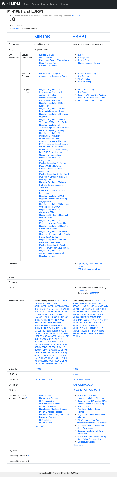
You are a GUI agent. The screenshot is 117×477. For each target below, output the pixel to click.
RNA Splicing (83, 92)
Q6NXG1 (89, 384)
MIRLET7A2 (89, 322)
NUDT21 (50, 338)
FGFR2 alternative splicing (89, 269)
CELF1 (61, 303)
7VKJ (91, 390)
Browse (35, 4)
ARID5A (101, 300)
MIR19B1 (43, 36)
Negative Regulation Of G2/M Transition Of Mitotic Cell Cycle (53, 120)
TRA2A (44, 358)
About (26, 4)
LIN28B (66, 333)
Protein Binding (84, 81)
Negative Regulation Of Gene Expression (52, 104)
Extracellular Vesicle (48, 65)
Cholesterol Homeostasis (50, 154)
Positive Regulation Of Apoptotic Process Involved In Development (54, 246)
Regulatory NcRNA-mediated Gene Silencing (92, 416)
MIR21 (101, 314)
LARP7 (45, 333)
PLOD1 (46, 341)
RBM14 (37, 349)
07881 (75, 374)
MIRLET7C (88, 325)
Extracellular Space (48, 54)
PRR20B (100, 330)
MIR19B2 (101, 311)
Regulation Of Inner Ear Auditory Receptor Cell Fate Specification (91, 96)
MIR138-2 (95, 308)
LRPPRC (38, 336)
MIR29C (90, 317)
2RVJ (80, 390)
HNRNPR (56, 327)
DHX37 (64, 311)
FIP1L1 (46, 317)
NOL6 (36, 338)
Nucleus (81, 54)
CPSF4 (65, 306)
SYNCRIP (62, 355)
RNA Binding (83, 76)
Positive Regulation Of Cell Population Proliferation (51, 99)
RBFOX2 (53, 347)
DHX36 (57, 311)
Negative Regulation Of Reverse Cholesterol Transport (53, 227)
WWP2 (58, 360)
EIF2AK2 (38, 314)
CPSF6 (37, 308)
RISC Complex (45, 57)
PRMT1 (53, 341)
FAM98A (38, 317)
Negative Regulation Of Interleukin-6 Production (49, 134)
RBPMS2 (101, 333)
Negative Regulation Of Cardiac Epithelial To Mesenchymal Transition (53, 185)
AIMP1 (58, 300)
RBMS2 (51, 349)
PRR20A (92, 330)
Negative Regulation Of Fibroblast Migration (54, 115)
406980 (37, 368)
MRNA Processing (85, 89)
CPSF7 (44, 308)
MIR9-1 (98, 319)
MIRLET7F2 (78, 327)
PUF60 (44, 344)
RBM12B (61, 347)
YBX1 (64, 360)
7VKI (86, 390)
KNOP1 (37, 333)
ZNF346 (49, 363)
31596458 (81, 290)
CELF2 (37, 306)
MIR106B (103, 306)
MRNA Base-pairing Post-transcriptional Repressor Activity (54, 75)
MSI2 (60, 336)
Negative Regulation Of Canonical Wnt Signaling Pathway (54, 205)
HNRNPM (47, 327)
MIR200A (77, 314)
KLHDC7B (96, 303)
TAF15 (37, 358)
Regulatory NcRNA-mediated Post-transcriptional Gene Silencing (92, 402)
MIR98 (105, 319)
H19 (89, 303)
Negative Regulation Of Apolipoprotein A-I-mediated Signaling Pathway (51, 253)
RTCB (57, 349)
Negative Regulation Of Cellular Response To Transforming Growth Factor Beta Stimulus (54, 234)
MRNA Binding (83, 78)
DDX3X (50, 311)
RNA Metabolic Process (49, 403)
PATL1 (63, 338)
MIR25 (83, 317)
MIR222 (76, 317)
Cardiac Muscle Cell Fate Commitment (50, 170)
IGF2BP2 (47, 330)
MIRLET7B (77, 325)
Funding (54, 4)
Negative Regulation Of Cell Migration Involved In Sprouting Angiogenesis (53, 198)
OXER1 (84, 330)
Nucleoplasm (83, 57)
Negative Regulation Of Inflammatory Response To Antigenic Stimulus (51, 92)
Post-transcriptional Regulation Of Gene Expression (92, 427)
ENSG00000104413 (81, 379)
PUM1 (51, 344)
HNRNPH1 (57, 322)
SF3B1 (37, 352)
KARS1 (64, 330)
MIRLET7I (98, 327)
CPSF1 (44, 306)
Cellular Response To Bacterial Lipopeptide (52, 192)
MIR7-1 (91, 319)
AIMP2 (64, 300)
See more (40, 425)
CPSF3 (58, 306)
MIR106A (95, 306)
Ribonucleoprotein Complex (89, 62)
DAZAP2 (83, 303)
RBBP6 (45, 347)
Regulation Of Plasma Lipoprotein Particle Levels (54, 216)
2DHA (75, 390)
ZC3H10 (76, 336)
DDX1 (36, 311)
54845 (75, 368)
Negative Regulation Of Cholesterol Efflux (49, 211)
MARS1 (46, 336)
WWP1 (51, 360)
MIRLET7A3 (100, 322)
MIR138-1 (86, 308)
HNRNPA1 (48, 319)
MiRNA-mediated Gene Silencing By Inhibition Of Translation (53, 145)
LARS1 (52, 333)
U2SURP (59, 358)
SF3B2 (44, 352)
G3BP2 (57, 317)
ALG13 (95, 300)
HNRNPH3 (49, 325)
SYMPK (53, 355)
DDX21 (43, 311)
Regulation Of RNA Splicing (89, 100)
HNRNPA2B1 (60, 319)
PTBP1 (60, 341)
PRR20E (93, 333)
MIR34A (97, 317)
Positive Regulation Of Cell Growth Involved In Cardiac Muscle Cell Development (54, 177)
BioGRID (16, 28)
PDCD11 (38, 341)
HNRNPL (38, 327)
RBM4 (44, 349)
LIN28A (58, 333)
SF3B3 (51, 352)
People (44, 4)
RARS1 (37, 347)
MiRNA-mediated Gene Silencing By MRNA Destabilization (53, 151)
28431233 (75, 15)
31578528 (94, 292)
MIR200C (85, 314)
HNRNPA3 (39, 322)
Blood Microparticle (47, 62)
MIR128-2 (77, 308)
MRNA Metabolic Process (50, 411)
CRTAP (51, 308)
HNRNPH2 (39, 325)
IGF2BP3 (56, 330)
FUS (52, 317)
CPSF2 (51, 306)
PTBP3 (37, 344)
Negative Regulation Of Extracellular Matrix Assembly (52, 222)
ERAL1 (53, 314)
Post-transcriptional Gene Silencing (88, 410)
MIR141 (103, 308)
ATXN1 (76, 303)
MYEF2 (66, 336)
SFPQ (64, 352)
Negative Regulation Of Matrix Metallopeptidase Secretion (52, 241)
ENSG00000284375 (43, 379)
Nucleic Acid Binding (86, 73)
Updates (64, 4)
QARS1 (63, 344)
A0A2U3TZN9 (79, 384)
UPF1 (65, 358)
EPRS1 (46, 314)
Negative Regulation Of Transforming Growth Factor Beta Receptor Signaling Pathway (54, 127)
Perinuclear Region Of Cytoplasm (54, 60)
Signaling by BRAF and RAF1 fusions (90, 265)
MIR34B (76, 319)
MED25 (86, 306)
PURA (57, 344)
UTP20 (37, 360)
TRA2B (51, 358)
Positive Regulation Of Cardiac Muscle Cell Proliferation (52, 164)
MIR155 (76, 311)
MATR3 (53, 336)
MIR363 (83, 319)
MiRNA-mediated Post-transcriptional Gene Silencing (52, 140)
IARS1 (64, 327)
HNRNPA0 (39, 319)
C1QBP (54, 303)
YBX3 (42, 363)
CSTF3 (59, 308)
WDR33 (44, 360)
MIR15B (83, 311)
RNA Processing (46, 400)
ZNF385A (58, 363)
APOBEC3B (39, 303)
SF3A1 (64, 349)
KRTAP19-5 (78, 306)
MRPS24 (76, 330)
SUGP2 (46, 355)
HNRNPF (48, 322)
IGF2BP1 (38, 330)
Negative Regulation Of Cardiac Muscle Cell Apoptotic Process (53, 110)
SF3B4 (58, 352)
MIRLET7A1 (78, 322)
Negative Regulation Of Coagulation (49, 159)
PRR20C (76, 333)
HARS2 (64, 317)
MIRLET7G (89, 327)
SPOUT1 (38, 355)
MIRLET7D (98, 325)
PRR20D (84, 333)
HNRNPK (58, 325)
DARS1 (65, 308)
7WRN (97, 390)
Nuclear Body (83, 60)
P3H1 (56, 338)
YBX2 (37, 363)
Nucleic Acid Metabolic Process (53, 409)
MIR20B (93, 314)
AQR (48, 303)
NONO (43, 338)
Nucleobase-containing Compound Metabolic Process (54, 416)
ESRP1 (80, 36)
